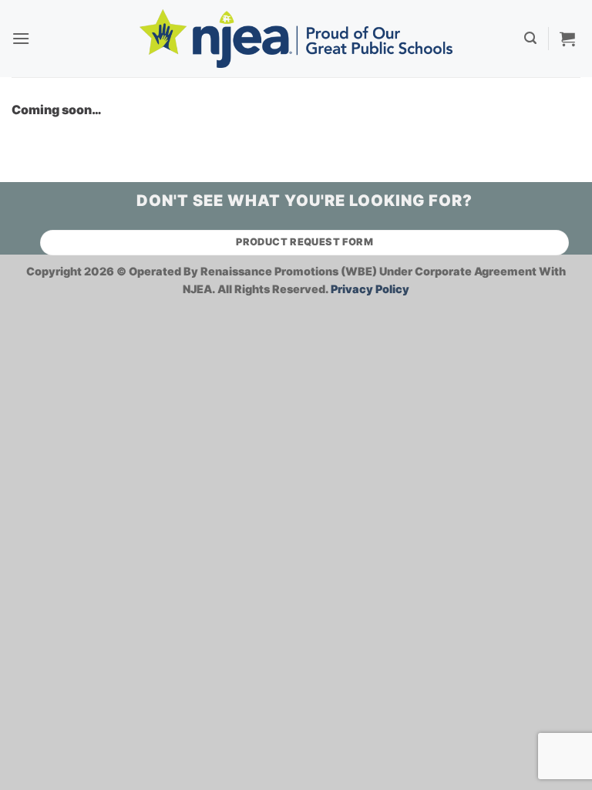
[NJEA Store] (296, 38)
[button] (21, 38)
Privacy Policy (370, 288)
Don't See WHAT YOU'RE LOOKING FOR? (304, 200)
